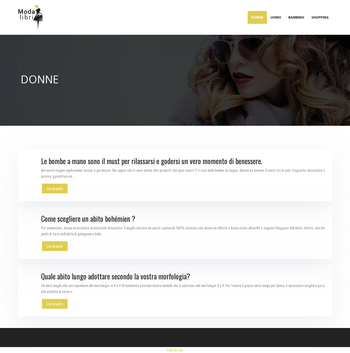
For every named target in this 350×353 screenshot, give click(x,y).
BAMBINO (296, 17)
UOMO (275, 17)
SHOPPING (320, 17)
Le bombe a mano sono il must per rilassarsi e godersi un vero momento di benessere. (151, 161)
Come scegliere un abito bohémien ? (88, 218)
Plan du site (175, 350)
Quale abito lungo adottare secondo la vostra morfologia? (115, 276)
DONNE (257, 17)
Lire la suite (55, 188)
